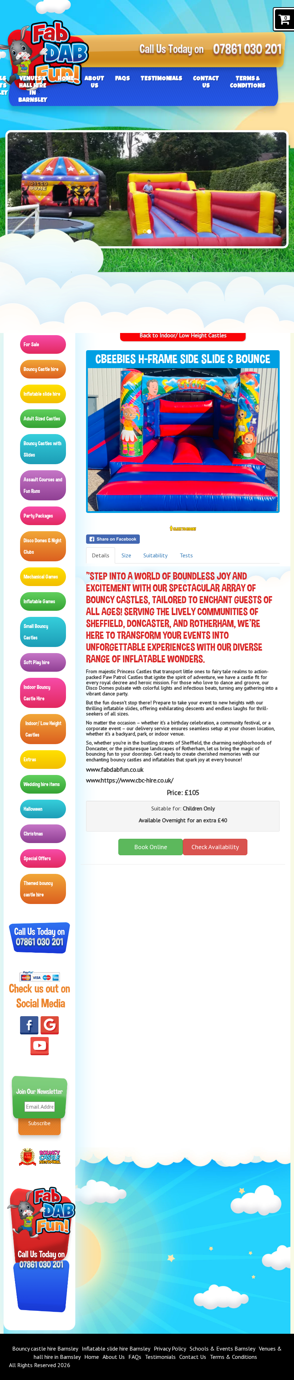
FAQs (122, 79)
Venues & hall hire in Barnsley (32, 90)
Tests (186, 555)
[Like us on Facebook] (29, 1024)
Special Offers (37, 858)
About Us (94, 82)
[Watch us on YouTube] (39, 1045)
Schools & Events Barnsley (222, 1348)
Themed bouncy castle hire (38, 889)
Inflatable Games (39, 601)
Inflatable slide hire (42, 394)
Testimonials (161, 79)
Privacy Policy (170, 1348)
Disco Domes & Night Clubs (42, 546)
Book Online (150, 847)
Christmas (33, 833)
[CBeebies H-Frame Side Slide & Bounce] (183, 439)
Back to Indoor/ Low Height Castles (183, 335)
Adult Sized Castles (42, 418)
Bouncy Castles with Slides (42, 449)
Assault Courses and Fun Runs (43, 485)
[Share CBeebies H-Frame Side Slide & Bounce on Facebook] (183, 539)
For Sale (31, 344)
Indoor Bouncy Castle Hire (37, 693)
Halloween (33, 809)
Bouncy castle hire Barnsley (45, 1348)
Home (66, 79)
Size (126, 555)
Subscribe (39, 1123)
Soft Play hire (36, 662)
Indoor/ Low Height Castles (43, 729)
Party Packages (38, 515)
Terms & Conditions (247, 82)
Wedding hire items (42, 784)
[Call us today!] (247, 50)
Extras (30, 759)
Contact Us (206, 82)
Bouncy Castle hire (41, 369)
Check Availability (215, 847)
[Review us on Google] (49, 1024)
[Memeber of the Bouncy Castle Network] (50, 1156)
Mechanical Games (41, 576)
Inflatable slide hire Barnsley (116, 1348)
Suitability (155, 555)
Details (100, 555)
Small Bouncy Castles (36, 632)
